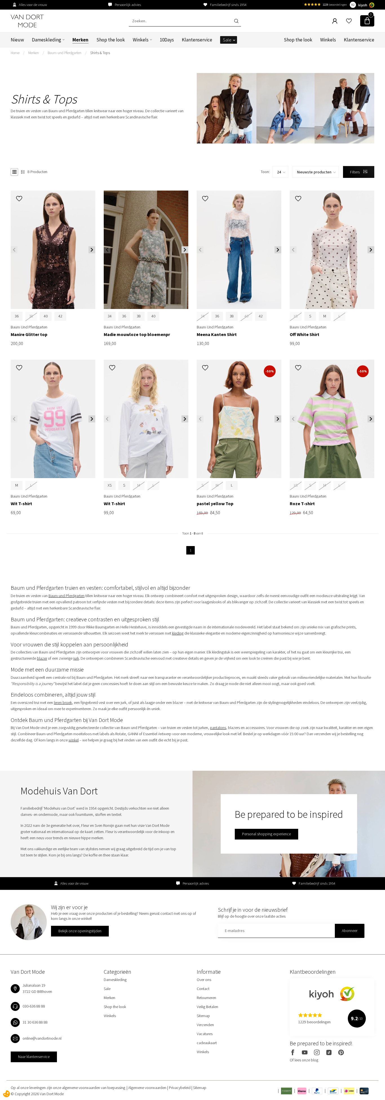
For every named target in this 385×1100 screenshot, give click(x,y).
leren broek (63, 702)
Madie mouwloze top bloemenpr (137, 334)
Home (15, 52)
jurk (76, 658)
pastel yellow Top (215, 503)
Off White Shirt (304, 334)
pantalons (218, 727)
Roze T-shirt (302, 503)
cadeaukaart (207, 1042)
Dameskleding (46, 40)
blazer (42, 658)
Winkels (141, 40)
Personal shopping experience (266, 833)
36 (17, 316)
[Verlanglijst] (349, 20)
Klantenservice (197, 40)
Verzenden (205, 1024)
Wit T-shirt (21, 503)
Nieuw (17, 40)
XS (110, 485)
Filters (355, 172)
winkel (73, 740)
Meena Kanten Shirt (217, 334)
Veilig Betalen (207, 1006)
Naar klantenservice (34, 1056)
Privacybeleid (180, 1087)
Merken (80, 40)
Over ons (204, 979)
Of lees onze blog (304, 1060)
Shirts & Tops (100, 52)
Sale (227, 40)
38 (139, 316)
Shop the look (110, 40)
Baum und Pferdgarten (64, 52)
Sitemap (203, 1015)
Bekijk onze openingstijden (79, 930)
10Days (167, 40)
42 (60, 316)
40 (46, 316)
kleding (177, 633)
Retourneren (206, 997)
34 (110, 316)
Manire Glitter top (29, 334)
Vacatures (205, 1033)
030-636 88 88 (34, 1006)
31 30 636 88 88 (35, 1022)
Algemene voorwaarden (147, 1087)
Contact (203, 988)
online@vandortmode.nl (42, 1038)
